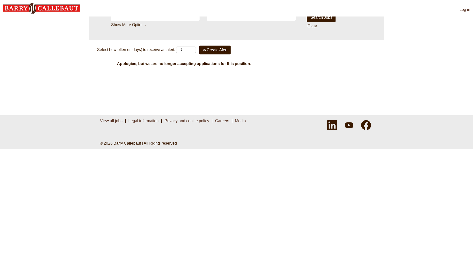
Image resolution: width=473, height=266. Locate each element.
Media (240, 121)
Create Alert (216, 50)
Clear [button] (312, 26)
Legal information (143, 121)
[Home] (41, 8)
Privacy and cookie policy (187, 121)
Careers (222, 121)
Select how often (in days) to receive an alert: (136, 50)
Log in (464, 9)
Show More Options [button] (128, 25)
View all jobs (111, 121)
